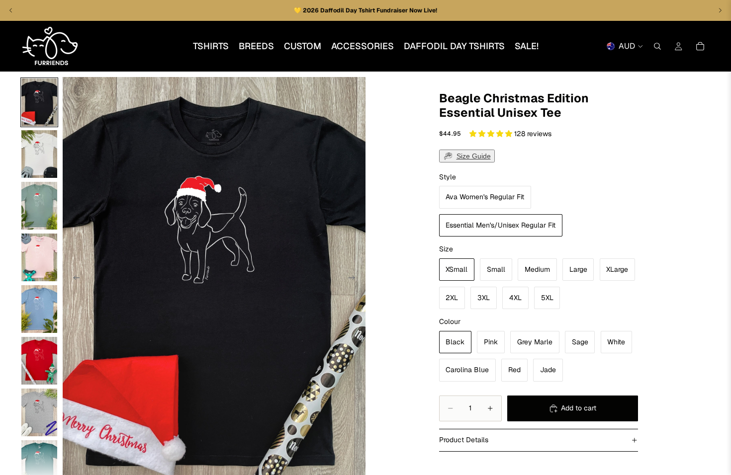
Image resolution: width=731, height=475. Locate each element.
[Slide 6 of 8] (39, 361)
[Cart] (700, 46)
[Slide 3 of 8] (39, 206)
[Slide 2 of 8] (39, 154)
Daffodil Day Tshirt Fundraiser (364, 10)
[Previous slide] (74, 279)
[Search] (657, 46)
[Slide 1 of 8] (39, 102)
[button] (491, 133)
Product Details (463, 439)
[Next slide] (355, 279)
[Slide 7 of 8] (39, 412)
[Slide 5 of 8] (39, 309)
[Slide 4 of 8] (39, 257)
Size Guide (474, 156)
